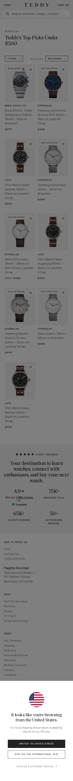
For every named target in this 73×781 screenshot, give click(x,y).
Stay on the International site (36, 754)
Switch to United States (36, 744)
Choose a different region (35, 766)
